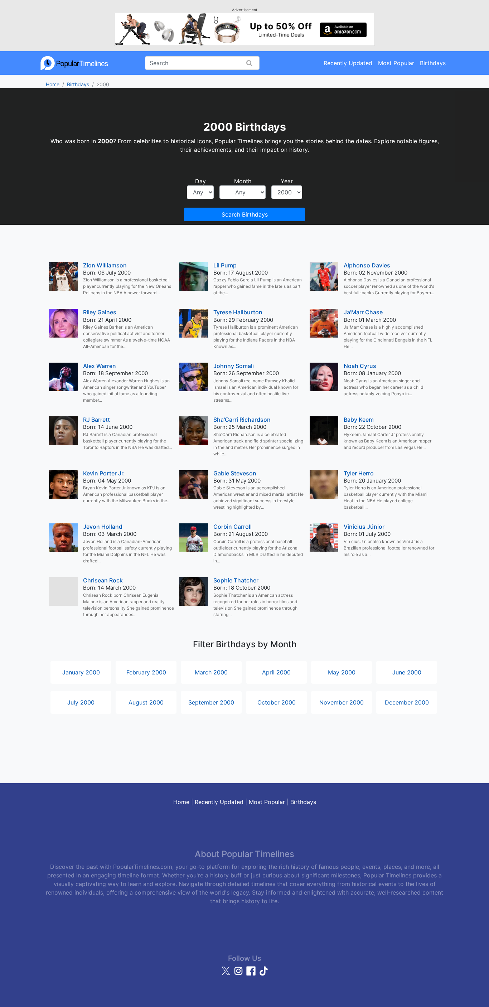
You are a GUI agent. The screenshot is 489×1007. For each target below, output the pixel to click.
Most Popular (396, 63)
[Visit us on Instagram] (239, 974)
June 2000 (406, 672)
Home (52, 84)
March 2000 (211, 672)
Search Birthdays (245, 214)
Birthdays (433, 63)
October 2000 (276, 702)
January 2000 (81, 672)
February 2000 (146, 672)
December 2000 (407, 702)
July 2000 (81, 702)
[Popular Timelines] (74, 63)
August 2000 (146, 702)
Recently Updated (348, 63)
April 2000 (276, 672)
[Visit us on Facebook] (252, 974)
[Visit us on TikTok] (263, 974)
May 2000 (341, 672)
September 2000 (211, 702)
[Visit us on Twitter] (227, 974)
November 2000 (341, 702)
